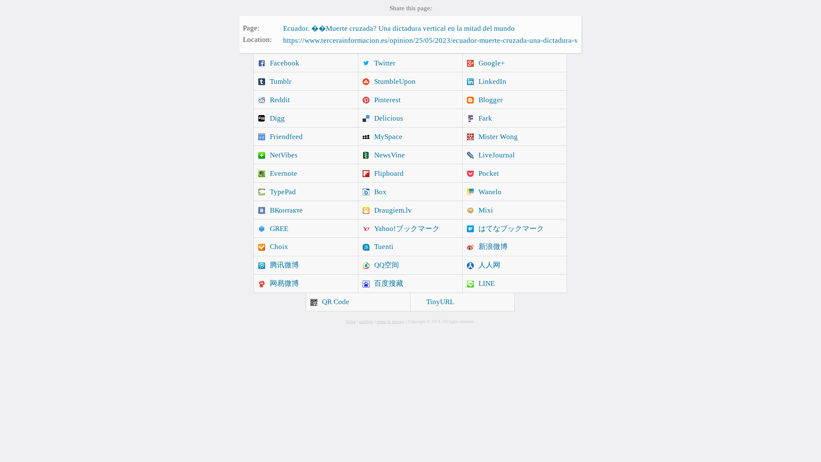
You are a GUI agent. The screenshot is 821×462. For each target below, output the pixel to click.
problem (366, 321)
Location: (257, 40)
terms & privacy (391, 321)
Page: (251, 28)
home (351, 321)
